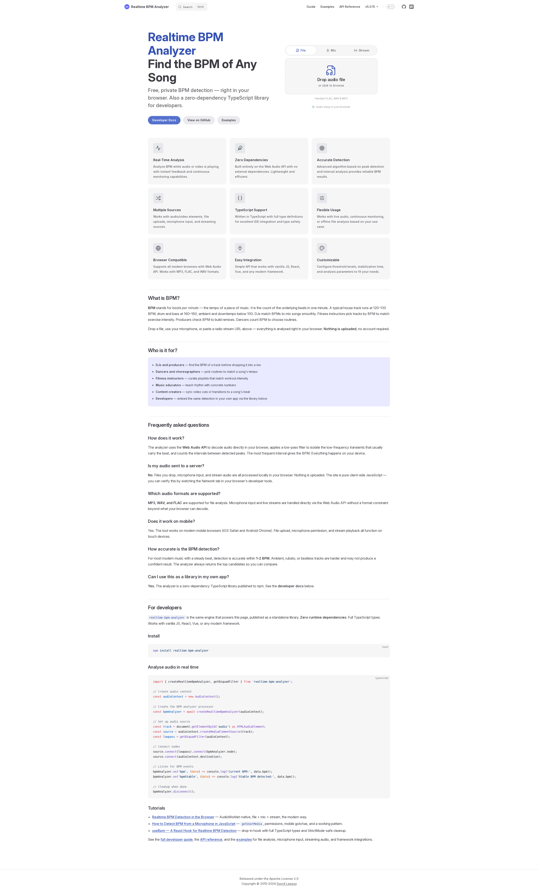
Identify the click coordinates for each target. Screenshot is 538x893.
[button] (331, 76)
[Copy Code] (383, 651)
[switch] (390, 6)
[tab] (301, 50)
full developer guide (177, 839)
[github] (404, 7)
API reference (211, 839)
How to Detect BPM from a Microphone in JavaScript (193, 824)
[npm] (411, 7)
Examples (229, 120)
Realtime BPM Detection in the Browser (183, 817)
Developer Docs (164, 120)
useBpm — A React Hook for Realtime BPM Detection (194, 830)
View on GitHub (198, 120)
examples (244, 839)
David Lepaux (287, 883)
